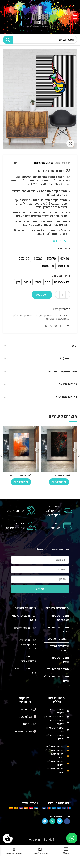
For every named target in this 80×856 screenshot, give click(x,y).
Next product (12, 163)
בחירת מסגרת (61, 275)
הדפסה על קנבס (49, 315)
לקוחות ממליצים (66, 397)
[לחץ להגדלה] (70, 143)
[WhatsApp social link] (51, 325)
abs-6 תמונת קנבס (59, 475)
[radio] (64, 259)
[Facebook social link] (60, 325)
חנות (58, 163)
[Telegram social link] (46, 325)
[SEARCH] (8, 40)
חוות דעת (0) (68, 358)
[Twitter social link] (55, 325)
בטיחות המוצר (68, 384)
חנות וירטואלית (34, 840)
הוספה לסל (42, 294)
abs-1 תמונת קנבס (21, 475)
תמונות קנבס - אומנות (58, 318)
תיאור (73, 345)
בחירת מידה (62, 248)
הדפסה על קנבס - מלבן (25, 315)
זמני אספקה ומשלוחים (62, 371)
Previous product (19, 163)
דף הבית (66, 163)
